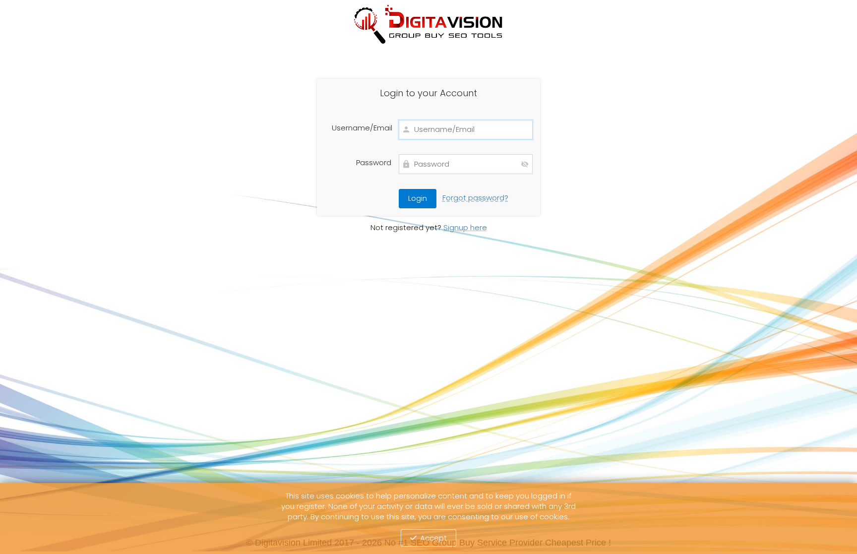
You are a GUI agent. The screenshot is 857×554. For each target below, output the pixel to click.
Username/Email (361, 127)
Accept (433, 538)
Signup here (465, 227)
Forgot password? (475, 197)
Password (373, 162)
